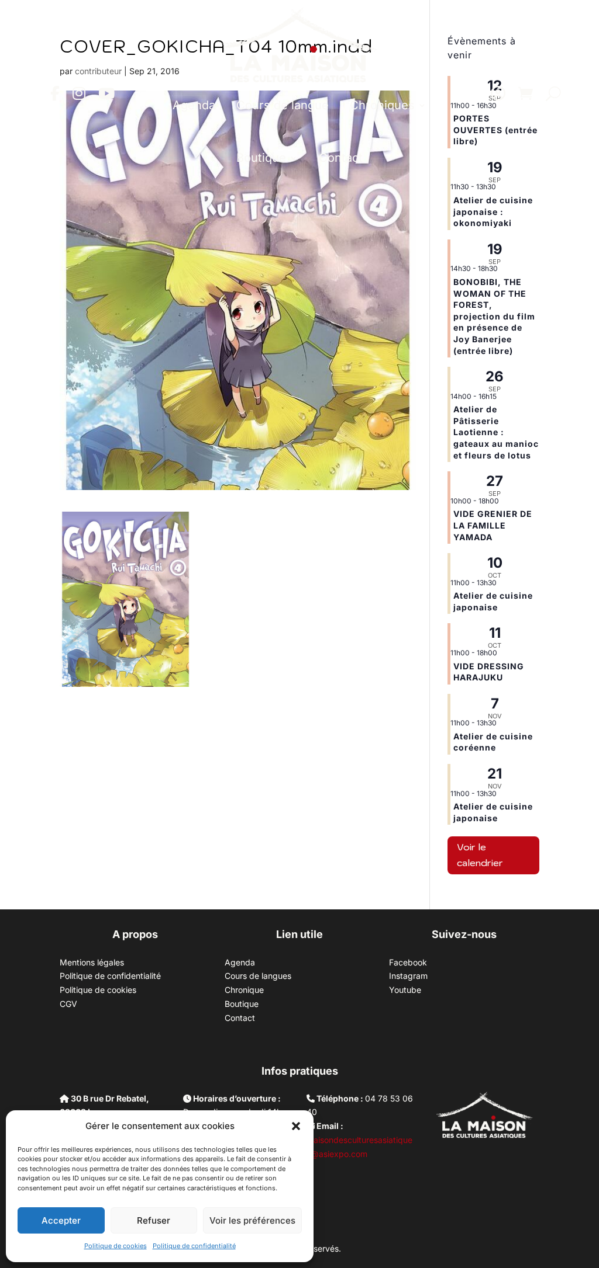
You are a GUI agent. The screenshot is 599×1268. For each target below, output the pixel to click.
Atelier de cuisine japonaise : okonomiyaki (493, 211)
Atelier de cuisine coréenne (493, 742)
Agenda (194, 105)
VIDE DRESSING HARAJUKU (488, 672)
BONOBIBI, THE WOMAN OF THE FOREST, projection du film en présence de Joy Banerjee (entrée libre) (494, 316)
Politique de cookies (115, 1246)
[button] (296, 1126)
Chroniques (382, 105)
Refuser (153, 1220)
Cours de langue (282, 105)
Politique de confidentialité (194, 1246)
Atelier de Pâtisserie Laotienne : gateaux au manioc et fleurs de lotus (496, 432)
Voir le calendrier (480, 855)
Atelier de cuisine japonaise (493, 601)
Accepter (61, 1220)
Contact (341, 158)
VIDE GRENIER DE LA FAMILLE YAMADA (492, 525)
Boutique (261, 158)
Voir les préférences (252, 1220)
